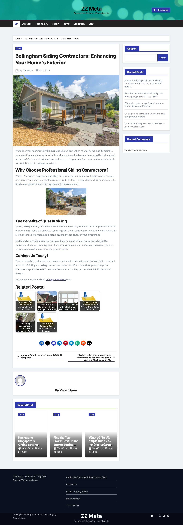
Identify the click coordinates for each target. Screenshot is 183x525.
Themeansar (19, 518)
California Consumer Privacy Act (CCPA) (86, 477)
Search (132, 48)
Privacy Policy (73, 498)
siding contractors (56, 279)
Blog (91, 23)
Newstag (49, 514)
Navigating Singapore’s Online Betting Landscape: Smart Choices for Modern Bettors (144, 83)
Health (55, 23)
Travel (66, 23)
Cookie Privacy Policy (77, 491)
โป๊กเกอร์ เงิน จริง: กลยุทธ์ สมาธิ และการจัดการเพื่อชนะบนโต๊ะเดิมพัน (101, 443)
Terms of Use (72, 505)
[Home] (16, 24)
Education (79, 23)
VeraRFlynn (28, 70)
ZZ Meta (91, 8)
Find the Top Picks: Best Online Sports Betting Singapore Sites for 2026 (66, 445)
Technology (41, 23)
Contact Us (71, 484)
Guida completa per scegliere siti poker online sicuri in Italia (144, 125)
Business (26, 23)
